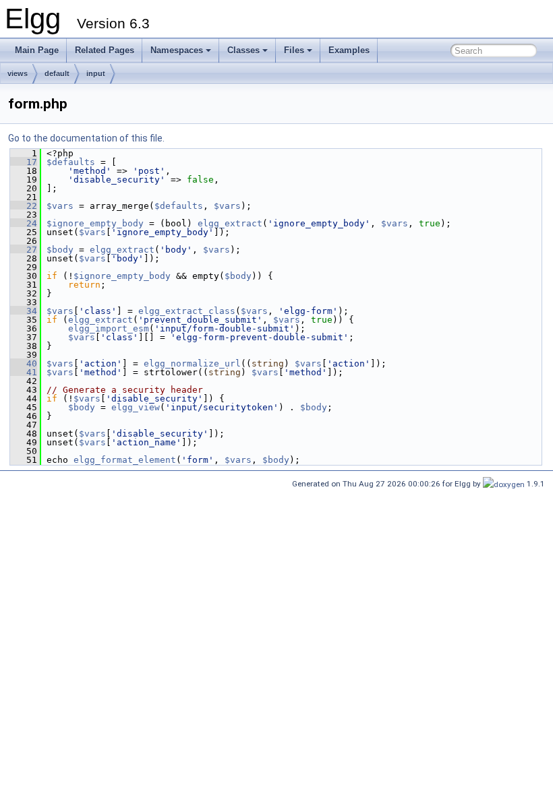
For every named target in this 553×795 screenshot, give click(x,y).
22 (23, 206)
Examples (349, 50)
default (57, 73)
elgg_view (135, 407)
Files (294, 50)
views (17, 73)
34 (23, 311)
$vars (60, 206)
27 (23, 250)
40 (23, 363)
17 (23, 162)
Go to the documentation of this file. (86, 138)
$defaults (71, 162)
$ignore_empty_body (95, 223)
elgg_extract (230, 223)
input (95, 73)
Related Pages (104, 50)
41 (23, 372)
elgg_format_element (125, 460)
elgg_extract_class (186, 311)
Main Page (37, 50)
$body (60, 250)
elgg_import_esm (108, 328)
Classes (243, 50)
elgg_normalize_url (192, 363)
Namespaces (176, 50)
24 (23, 223)
